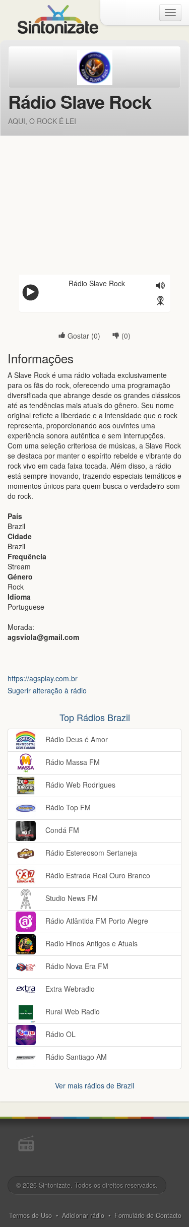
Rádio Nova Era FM (75, 965)
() (125, 336)
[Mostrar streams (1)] (160, 301)
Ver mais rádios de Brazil (94, 1085)
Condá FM (61, 829)
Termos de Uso (30, 1215)
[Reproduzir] (30, 293)
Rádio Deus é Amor (75, 739)
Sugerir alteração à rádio (47, 690)
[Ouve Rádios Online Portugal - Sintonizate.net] (58, 18)
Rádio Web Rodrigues (79, 784)
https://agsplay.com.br (43, 678)
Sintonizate (55, 1185)
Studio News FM (70, 897)
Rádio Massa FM (71, 761)
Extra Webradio (69, 988)
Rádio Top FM (67, 807)
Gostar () (83, 336)
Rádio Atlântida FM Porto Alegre (95, 920)
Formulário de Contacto (147, 1215)
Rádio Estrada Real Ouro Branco (96, 875)
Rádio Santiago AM (75, 1056)
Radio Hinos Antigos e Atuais (90, 943)
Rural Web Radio (71, 1011)
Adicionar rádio (83, 1215)
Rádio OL (59, 1033)
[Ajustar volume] (161, 286)
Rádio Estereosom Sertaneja (90, 852)
